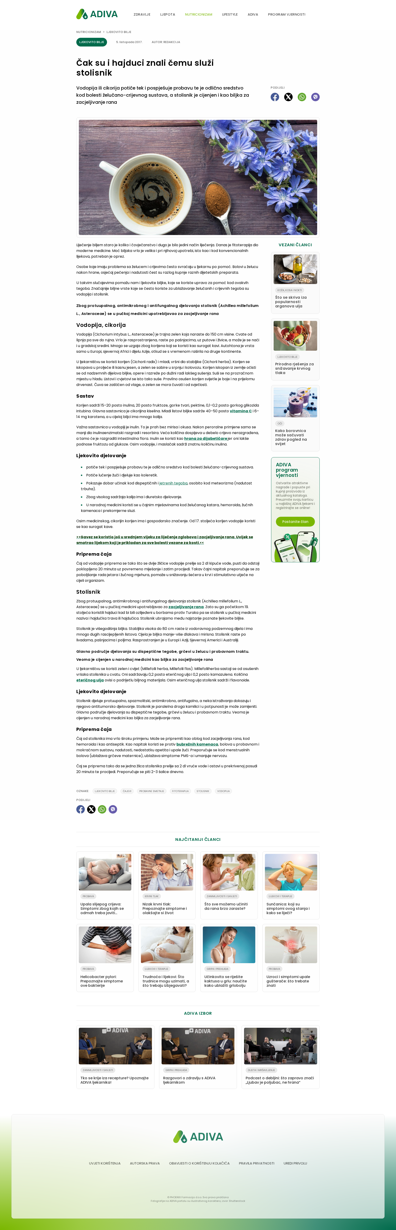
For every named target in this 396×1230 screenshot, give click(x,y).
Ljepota (167, 14)
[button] (318, 14)
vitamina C (241, 411)
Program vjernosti (286, 14)
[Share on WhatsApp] (302, 97)
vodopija (223, 791)
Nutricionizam (198, 14)
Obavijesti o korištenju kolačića (199, 1163)
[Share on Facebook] (275, 97)
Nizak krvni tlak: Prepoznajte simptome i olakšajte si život (165, 905)
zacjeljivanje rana (186, 607)
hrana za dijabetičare (206, 438)
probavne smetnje (151, 791)
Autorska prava (145, 1163)
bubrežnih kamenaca (197, 744)
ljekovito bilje (105, 791)
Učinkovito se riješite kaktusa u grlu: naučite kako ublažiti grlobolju (225, 977)
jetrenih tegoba (173, 483)
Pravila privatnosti (256, 1163)
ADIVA (253, 14)
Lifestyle (230, 14)
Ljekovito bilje (119, 32)
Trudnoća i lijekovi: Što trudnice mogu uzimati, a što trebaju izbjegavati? (166, 977)
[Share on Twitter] (288, 97)
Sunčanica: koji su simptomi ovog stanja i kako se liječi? (288, 905)
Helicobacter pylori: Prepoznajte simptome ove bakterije (101, 977)
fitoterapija (180, 791)
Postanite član (295, 521)
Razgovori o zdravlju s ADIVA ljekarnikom (189, 1076)
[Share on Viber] (315, 97)
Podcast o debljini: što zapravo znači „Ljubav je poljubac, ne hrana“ (280, 1076)
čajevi (127, 791)
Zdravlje (142, 14)
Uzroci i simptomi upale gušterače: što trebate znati (288, 977)
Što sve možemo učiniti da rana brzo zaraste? (226, 902)
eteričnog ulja (90, 680)
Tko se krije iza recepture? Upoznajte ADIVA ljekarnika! (114, 1076)
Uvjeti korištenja (105, 1163)
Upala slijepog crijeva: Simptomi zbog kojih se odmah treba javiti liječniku (102, 905)
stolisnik (203, 791)
